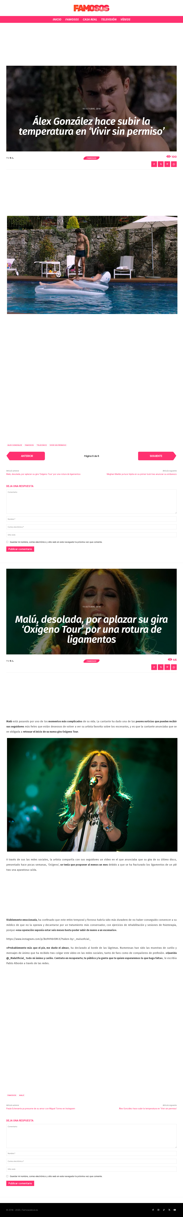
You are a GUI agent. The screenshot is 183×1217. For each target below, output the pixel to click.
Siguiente (156, 456)
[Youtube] (175, 1210)
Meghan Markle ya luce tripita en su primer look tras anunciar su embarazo (142, 474)
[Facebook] (154, 164)
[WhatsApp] (174, 164)
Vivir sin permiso (58, 445)
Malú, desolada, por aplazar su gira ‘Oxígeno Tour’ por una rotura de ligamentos (43, 474)
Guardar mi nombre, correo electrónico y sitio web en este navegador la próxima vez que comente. (56, 542)
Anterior (27, 456)
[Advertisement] (91, 44)
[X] (161, 164)
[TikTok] (164, 1210)
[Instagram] (158, 1210)
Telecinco (42, 445)
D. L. (12, 158)
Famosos (91, 158)
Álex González (14, 445)
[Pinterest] (167, 164)
